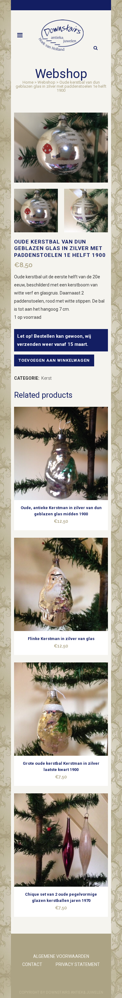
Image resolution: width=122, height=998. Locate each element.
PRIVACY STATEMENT (78, 964)
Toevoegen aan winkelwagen (54, 360)
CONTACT (32, 964)
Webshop (46, 82)
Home (28, 82)
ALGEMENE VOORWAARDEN (61, 956)
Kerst (46, 378)
